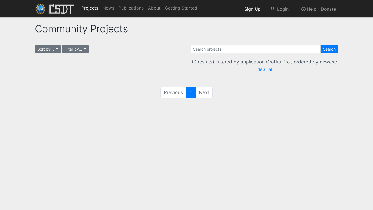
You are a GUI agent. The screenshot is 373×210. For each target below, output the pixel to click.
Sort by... (46, 49)
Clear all (264, 69)
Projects (89, 8)
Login (281, 9)
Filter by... (73, 49)
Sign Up (254, 9)
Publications (131, 8)
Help (311, 9)
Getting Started (181, 8)
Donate (328, 9)
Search (329, 49)
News (108, 8)
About (154, 8)
